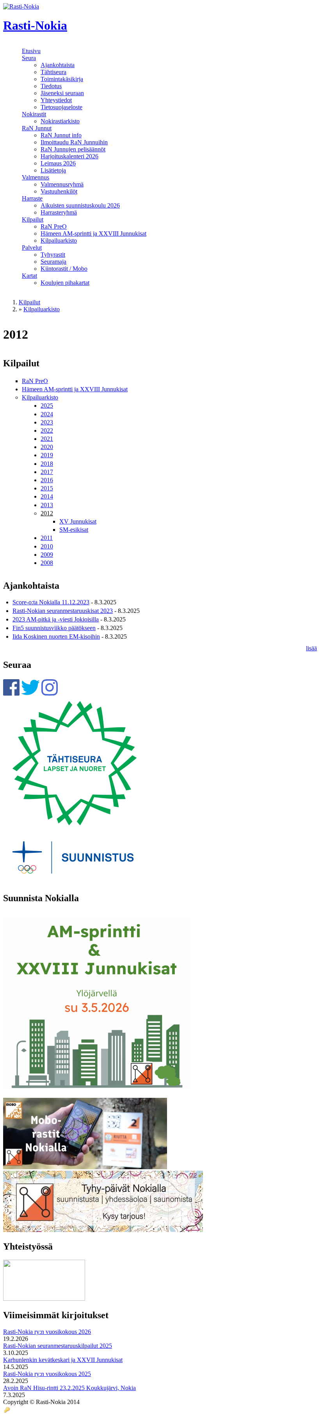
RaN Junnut (37, 128)
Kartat (29, 275)
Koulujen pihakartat (65, 282)
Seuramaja (53, 261)
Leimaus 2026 (58, 163)
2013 (47, 505)
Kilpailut (32, 219)
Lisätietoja (53, 170)
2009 (47, 554)
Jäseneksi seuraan (62, 93)
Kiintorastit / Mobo (64, 268)
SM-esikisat (73, 529)
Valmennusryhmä (62, 184)
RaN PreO (54, 226)
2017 (47, 472)
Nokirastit (34, 114)
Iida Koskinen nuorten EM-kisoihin (56, 636)
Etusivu (31, 51)
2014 (47, 496)
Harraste (32, 198)
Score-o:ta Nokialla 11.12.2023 (50, 602)
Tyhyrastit (53, 254)
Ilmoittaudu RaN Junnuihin (74, 142)
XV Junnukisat (77, 521)
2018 (47, 463)
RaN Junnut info (61, 135)
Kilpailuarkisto (59, 240)
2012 (47, 513)
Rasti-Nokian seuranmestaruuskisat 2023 (62, 610)
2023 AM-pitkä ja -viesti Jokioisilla (55, 619)
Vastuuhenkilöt (59, 191)
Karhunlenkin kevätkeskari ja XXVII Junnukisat (63, 1359)
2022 (47, 430)
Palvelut (32, 247)
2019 (47, 455)
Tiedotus (51, 86)
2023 (47, 422)
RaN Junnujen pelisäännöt (73, 149)
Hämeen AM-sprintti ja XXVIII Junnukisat (93, 233)
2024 (47, 414)
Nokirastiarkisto (60, 121)
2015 (47, 488)
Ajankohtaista (58, 65)
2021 (47, 438)
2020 (47, 447)
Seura (29, 58)
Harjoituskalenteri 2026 (69, 156)
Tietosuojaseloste (61, 107)
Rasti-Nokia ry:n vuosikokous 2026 (47, 1331)
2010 (47, 546)
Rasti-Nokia (35, 25)
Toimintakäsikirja (62, 79)
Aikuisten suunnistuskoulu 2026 (80, 205)
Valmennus (35, 177)
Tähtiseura (53, 72)
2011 (47, 537)
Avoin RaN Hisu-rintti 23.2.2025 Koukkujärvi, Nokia (69, 1388)
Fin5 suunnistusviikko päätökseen (54, 628)
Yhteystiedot (56, 100)
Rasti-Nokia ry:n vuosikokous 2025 (47, 1374)
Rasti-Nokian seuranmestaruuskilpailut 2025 (57, 1345)
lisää (311, 648)
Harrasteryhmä (59, 212)
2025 (47, 405)
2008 (47, 562)
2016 (47, 480)
